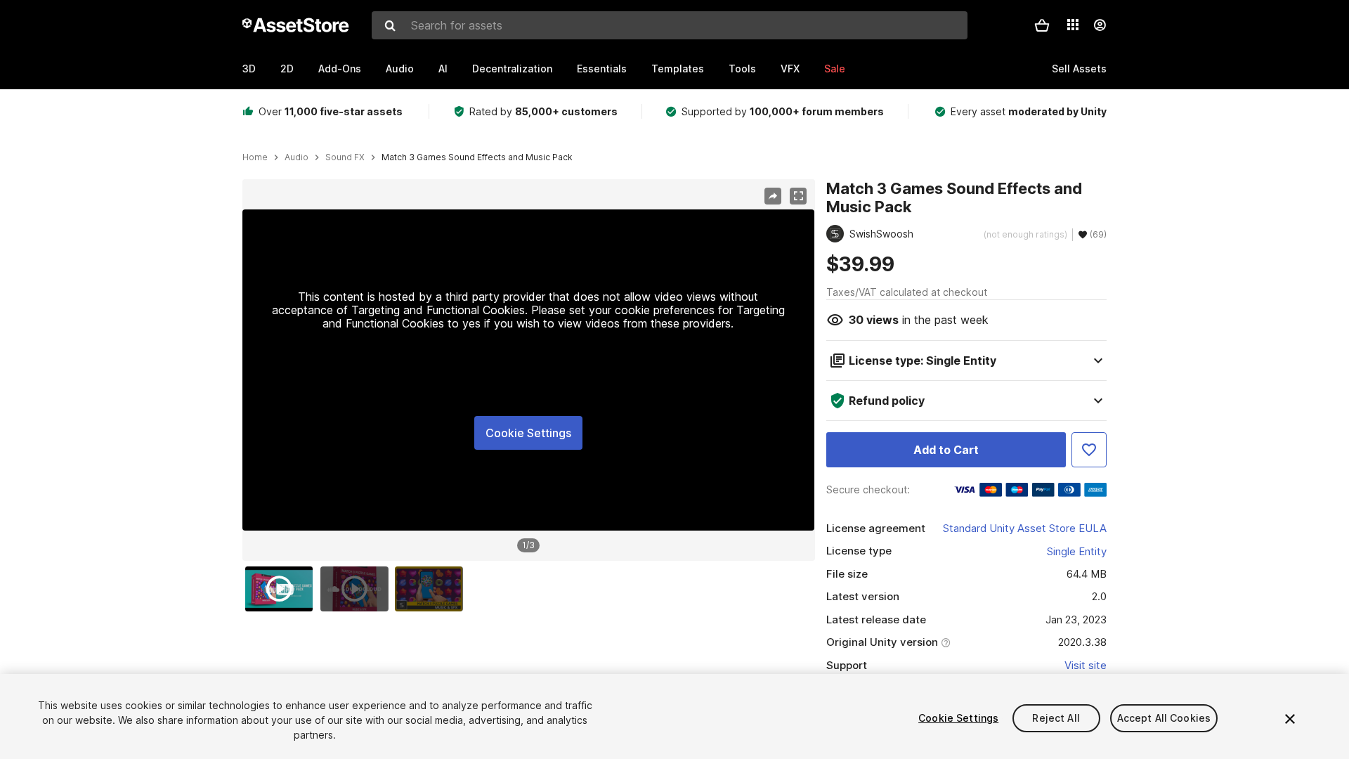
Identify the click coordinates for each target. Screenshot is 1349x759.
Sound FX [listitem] (345, 157)
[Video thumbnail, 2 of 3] (357, 588)
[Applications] (1072, 24)
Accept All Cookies (1164, 718)
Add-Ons (339, 68)
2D (287, 68)
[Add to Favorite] (1089, 449)
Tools (742, 68)
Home (255, 157)
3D (249, 68)
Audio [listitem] (296, 157)
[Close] (1290, 718)
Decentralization (512, 68)
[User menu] (1100, 25)
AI (443, 68)
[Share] (772, 196)
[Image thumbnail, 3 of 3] (432, 588)
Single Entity (1077, 551)
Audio (400, 68)
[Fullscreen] (798, 196)
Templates (677, 68)
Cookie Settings (528, 433)
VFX (790, 68)
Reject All (1055, 718)
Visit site (1085, 665)
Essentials (602, 68)
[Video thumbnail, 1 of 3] (282, 588)
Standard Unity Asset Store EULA (1025, 528)
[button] (1042, 25)
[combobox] (669, 25)
